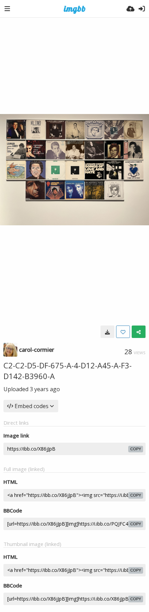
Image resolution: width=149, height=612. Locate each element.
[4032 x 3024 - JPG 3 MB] (107, 332)
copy (135, 449)
